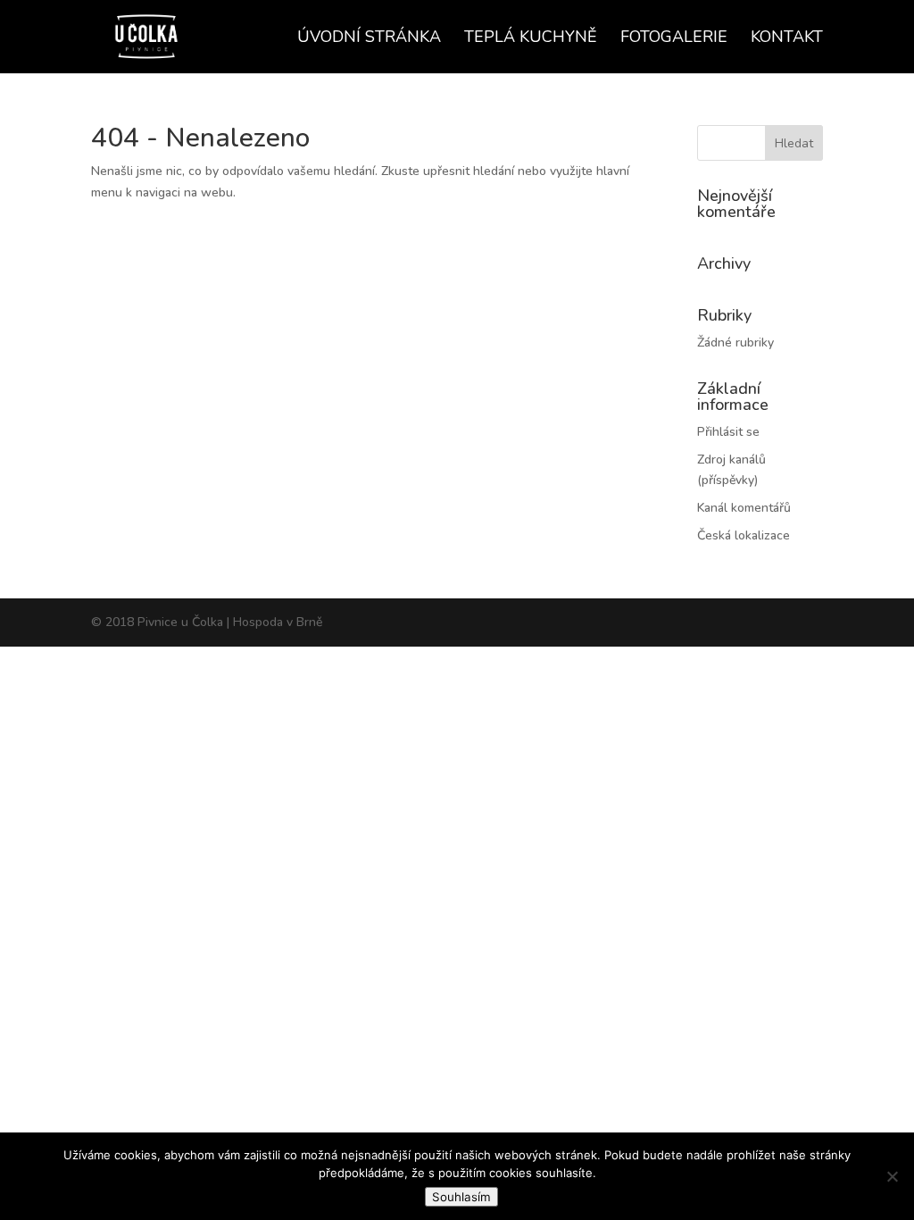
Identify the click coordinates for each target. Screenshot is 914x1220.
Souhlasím (461, 1197)
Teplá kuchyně (530, 38)
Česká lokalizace (743, 535)
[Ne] (892, 1176)
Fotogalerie (673, 38)
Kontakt (787, 38)
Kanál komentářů (744, 507)
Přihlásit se (728, 431)
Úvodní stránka (369, 38)
